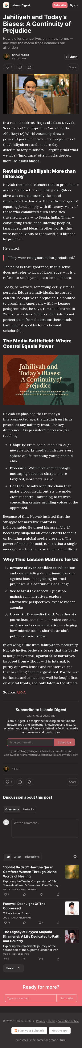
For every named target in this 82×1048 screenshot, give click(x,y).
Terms (51, 1021)
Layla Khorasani (21, 917)
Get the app (60, 1030)
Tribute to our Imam (16, 913)
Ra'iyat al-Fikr (20, 55)
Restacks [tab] (28, 809)
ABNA (21, 692)
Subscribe (60, 5)
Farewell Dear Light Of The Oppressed (24, 906)
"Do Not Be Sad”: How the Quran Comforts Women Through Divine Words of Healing (30, 871)
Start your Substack (31, 1030)
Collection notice (68, 1021)
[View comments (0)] (20, 67)
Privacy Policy (69, 754)
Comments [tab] (12, 809)
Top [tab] (7, 856)
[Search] (75, 856)
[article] (41, 881)
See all (10, 968)
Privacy (40, 1021)
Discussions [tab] (32, 856)
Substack (22, 1040)
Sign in (74, 5)
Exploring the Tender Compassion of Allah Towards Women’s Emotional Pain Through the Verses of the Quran (31, 883)
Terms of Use (59, 751)
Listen (73, 56)
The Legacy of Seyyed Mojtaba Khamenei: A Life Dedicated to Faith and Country (31, 936)
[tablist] (19, 809)
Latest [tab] (17, 856)
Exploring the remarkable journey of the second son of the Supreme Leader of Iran (30, 948)
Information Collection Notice (40, 754)
